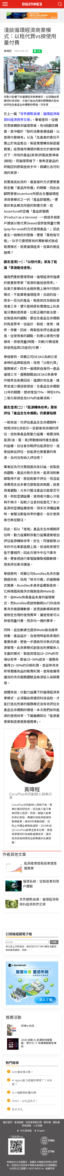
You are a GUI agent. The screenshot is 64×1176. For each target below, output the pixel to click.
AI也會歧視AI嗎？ (22, 1072)
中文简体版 (26, 1130)
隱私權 (56, 1122)
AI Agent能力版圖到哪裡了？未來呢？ (32, 1082)
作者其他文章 (14, 854)
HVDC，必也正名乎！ (25, 1101)
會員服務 (18, 1122)
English (41, 1130)
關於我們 (7, 1122)
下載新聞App (16, 1136)
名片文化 (17, 1109)
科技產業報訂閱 (34, 1122)
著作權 (47, 1122)
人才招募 (37, 1125)
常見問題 (26, 1125)
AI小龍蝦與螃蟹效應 (24, 1092)
